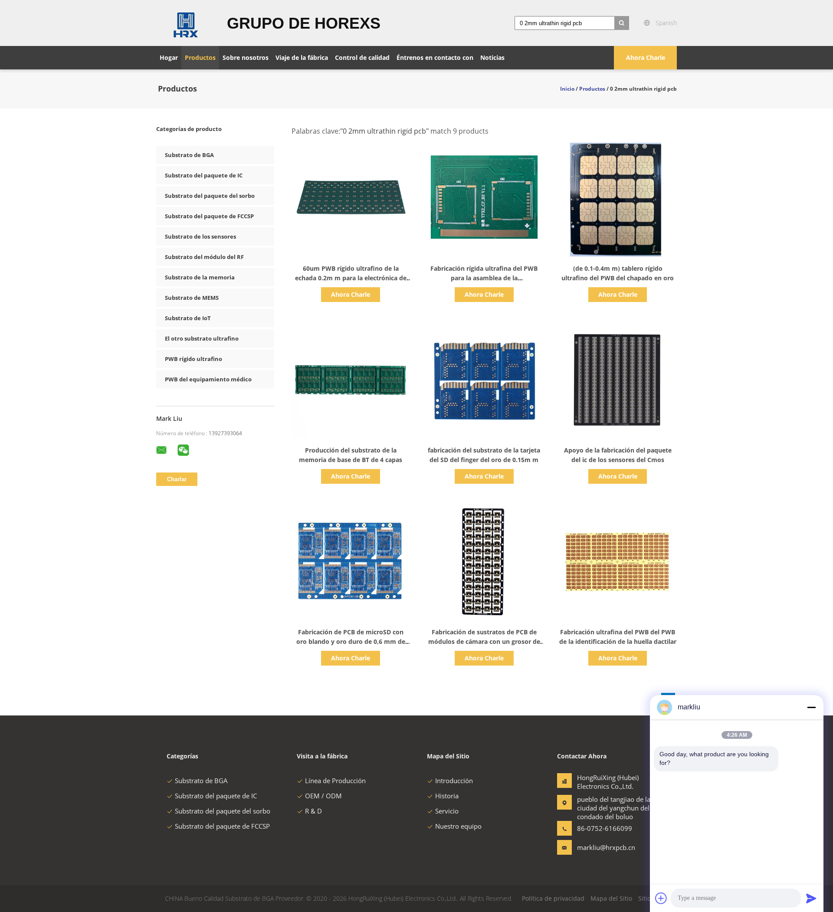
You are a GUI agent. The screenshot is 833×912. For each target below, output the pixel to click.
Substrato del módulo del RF (204, 257)
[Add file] (661, 898)
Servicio (447, 811)
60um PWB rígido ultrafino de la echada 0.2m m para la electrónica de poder (351, 278)
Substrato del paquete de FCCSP (209, 216)
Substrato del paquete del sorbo (210, 196)
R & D (313, 811)
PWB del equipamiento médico (208, 379)
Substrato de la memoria (200, 277)
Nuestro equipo (458, 826)
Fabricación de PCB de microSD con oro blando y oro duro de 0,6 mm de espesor (350, 641)
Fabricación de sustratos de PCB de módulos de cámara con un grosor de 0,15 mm (484, 641)
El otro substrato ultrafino (202, 338)
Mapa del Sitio (611, 898)
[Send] (811, 898)
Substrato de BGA (189, 155)
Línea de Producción (335, 780)
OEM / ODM (323, 795)
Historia (447, 795)
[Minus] (811, 707)
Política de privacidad (553, 898)
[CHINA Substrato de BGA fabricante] (186, 23)
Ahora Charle (645, 57)
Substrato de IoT (188, 318)
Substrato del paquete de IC (204, 175)
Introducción (454, 780)
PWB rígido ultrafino (193, 359)
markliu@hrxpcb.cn (604, 847)
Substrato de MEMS (192, 298)
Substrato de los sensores (200, 236)
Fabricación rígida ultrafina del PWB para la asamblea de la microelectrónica (484, 278)
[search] (621, 23)
